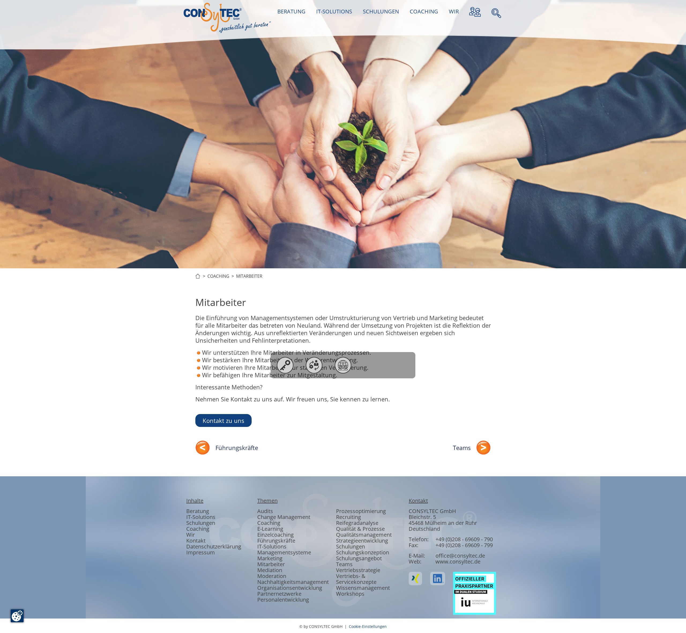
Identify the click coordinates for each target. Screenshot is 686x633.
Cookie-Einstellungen (368, 626)
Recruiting (348, 517)
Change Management (283, 517)
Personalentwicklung (283, 599)
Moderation (271, 576)
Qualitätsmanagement (364, 534)
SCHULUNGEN (381, 11)
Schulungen (200, 522)
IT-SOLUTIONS (334, 11)
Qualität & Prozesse (360, 528)
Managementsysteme (284, 552)
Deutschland (424, 528)
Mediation (269, 570)
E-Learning (270, 528)
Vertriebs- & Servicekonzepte (356, 579)
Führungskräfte (236, 448)
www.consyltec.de (457, 561)
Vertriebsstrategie (358, 570)
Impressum (200, 552)
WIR (454, 11)
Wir (190, 534)
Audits (265, 511)
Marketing (269, 558)
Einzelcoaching (275, 534)
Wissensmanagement (363, 587)
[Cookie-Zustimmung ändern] (17, 615)
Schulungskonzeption (362, 552)
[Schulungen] (343, 365)
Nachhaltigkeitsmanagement (293, 582)
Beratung (197, 511)
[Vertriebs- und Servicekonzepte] (400, 365)
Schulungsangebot (359, 558)
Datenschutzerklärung (213, 546)
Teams (462, 448)
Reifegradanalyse (357, 522)
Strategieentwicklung (362, 540)
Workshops (350, 593)
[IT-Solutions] (314, 365)
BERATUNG (291, 11)
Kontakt (196, 540)
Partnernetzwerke (279, 593)
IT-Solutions (200, 517)
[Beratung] (285, 365)
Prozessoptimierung (361, 511)
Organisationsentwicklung (289, 587)
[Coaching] (371, 365)
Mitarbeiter (271, 564)
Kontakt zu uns (223, 420)
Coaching (197, 528)
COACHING (424, 11)
